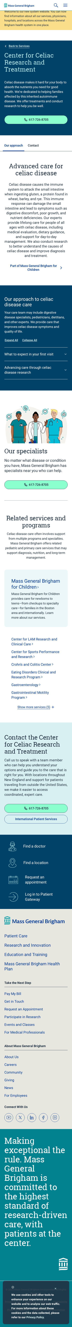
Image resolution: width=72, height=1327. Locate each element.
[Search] (56, 5)
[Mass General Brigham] (19, 5)
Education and (25, 954)
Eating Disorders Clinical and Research (33, 674)
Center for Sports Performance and (35, 654)
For (15, 1095)
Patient (15, 936)
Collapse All (29, 340)
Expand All (11, 340)
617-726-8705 (38, 119)
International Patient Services (36, 819)
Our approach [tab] (13, 145)
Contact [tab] (33, 145)
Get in (14, 1001)
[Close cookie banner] (55, 1289)
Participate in (22, 1017)
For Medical (24, 1032)
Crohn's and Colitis (31, 664)
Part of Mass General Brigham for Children (33, 268)
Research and (27, 945)
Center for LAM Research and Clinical (34, 641)
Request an (23, 1009)
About (11, 1057)
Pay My (12, 994)
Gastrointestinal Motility (30, 695)
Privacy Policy (35, 1317)
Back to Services (19, 46)
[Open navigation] (65, 5)
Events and (19, 1024)
